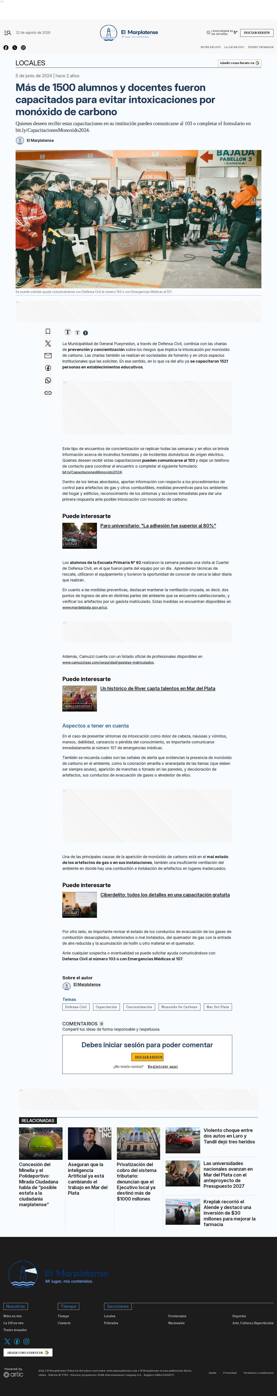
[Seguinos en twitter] (14, 48)
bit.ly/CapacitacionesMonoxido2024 (92, 472)
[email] (48, 356)
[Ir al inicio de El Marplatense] (128, 32)
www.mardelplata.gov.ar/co (84, 607)
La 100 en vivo (234, 47)
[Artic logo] (13, 1372)
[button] (67, 332)
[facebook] (48, 368)
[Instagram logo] (26, 1344)
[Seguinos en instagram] (23, 48)
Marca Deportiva (77, 706)
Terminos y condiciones (258, 1372)
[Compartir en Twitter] (48, 344)
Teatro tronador (261, 47)
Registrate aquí (163, 1066)
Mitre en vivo (211, 47)
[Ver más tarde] (48, 332)
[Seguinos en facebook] (6, 48)
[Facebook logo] (17, 1344)
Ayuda (212, 1372)
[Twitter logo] (7, 1344)
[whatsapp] (48, 380)
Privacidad (230, 1372)
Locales (71, 543)
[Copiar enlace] (48, 393)
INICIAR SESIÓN (149, 1057)
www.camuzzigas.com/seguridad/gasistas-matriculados (108, 662)
